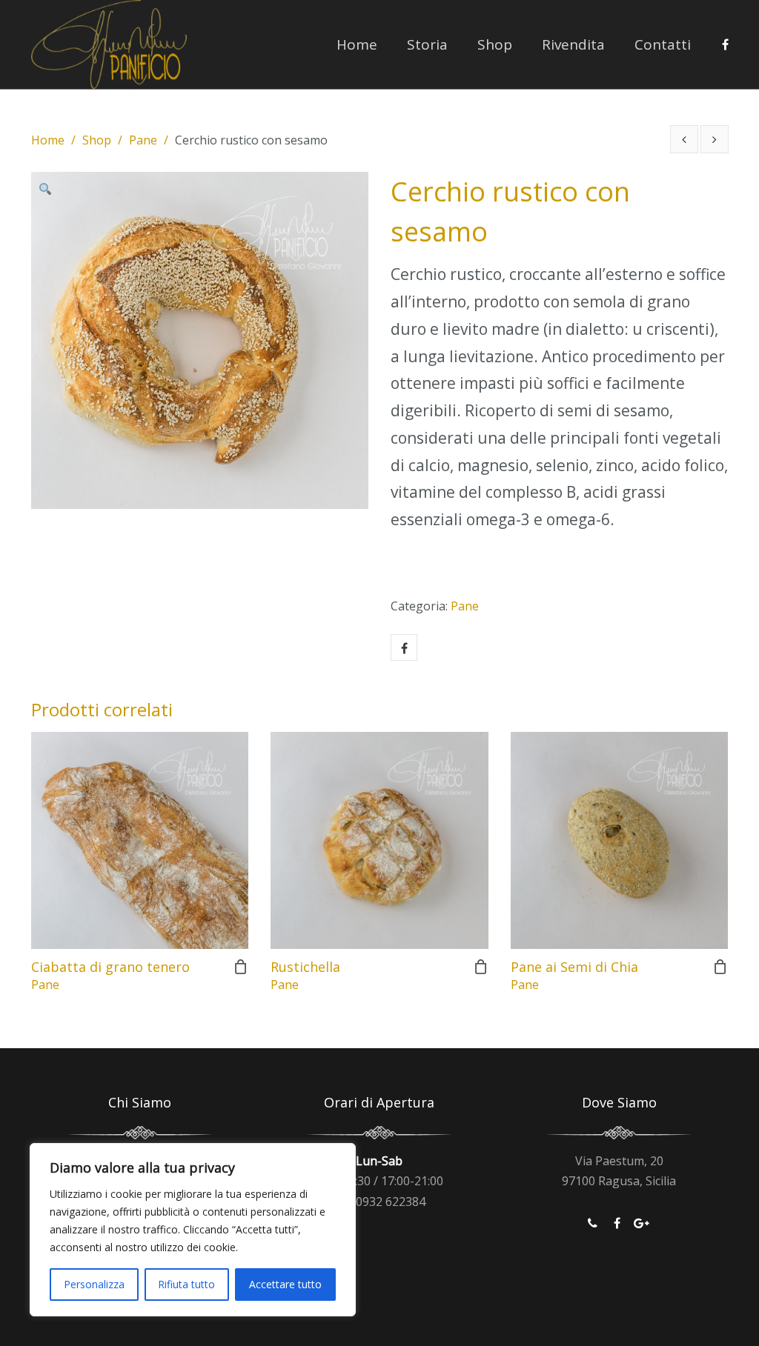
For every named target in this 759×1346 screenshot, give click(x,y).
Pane (143, 140)
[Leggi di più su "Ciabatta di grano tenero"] (240, 967)
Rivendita (573, 44)
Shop (494, 44)
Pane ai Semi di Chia (574, 967)
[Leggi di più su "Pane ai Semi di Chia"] (720, 967)
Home (357, 44)
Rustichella (305, 967)
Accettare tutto (285, 1284)
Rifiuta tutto (186, 1284)
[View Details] (139, 840)
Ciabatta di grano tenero (110, 967)
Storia (427, 44)
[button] (49, 190)
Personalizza (94, 1284)
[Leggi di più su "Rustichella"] (481, 967)
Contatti (662, 44)
